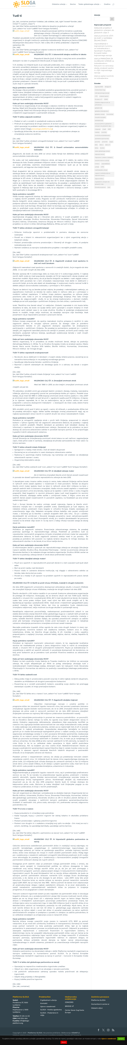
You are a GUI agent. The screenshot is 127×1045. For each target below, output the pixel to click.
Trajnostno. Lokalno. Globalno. (104, 157)
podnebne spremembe (102, 138)
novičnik (103, 132)
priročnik (104, 141)
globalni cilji (98, 108)
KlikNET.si (76, 1033)
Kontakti (43, 1003)
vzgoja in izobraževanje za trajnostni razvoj (102, 174)
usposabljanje (106, 163)
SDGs (96, 148)
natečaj (97, 132)
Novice (73, 4)
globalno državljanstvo (101, 111)
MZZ (109, 129)
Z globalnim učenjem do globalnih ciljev (102, 183)
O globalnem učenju (48, 1000)
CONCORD (69, 1002)
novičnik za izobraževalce (102, 135)
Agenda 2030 (99, 86)
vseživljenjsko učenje (101, 170)
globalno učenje (99, 114)
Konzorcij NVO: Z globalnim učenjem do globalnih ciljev (103, 125)
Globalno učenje (58, 4)
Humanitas (110, 114)
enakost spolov (104, 96)
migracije (97, 129)
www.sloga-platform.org (41, 129)
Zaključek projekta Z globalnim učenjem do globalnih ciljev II (104, 30)
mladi (104, 129)
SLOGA (102, 148)
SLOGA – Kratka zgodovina (51, 1010)
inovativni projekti (100, 117)
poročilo (97, 141)
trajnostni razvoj (99, 154)
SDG (96, 145)
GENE (106, 99)
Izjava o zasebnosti (47, 1006)
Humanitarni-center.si (100, 1004)
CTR (96, 96)
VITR (102, 167)
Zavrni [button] (64, 1042)
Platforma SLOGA (98, 1000)
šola (109, 187)
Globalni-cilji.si (96, 1008)
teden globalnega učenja (102, 151)
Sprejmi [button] (121, 1038)
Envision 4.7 (98, 99)
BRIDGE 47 (69, 1006)
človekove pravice (100, 187)
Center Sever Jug (100, 90)
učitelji (97, 167)
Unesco (97, 163)
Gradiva (107, 4)
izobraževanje (99, 120)
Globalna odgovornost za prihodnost (102, 104)
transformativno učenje (102, 160)
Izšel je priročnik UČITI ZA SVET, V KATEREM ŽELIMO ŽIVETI (103, 38)
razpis (111, 141)
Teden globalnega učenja (88, 4)
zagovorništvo (99, 178)
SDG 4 (101, 145)
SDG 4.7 (107, 145)
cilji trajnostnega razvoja (102, 93)
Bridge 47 (108, 86)
